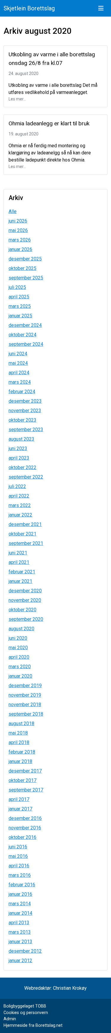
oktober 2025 (22, 268)
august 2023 (21, 439)
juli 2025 (17, 287)
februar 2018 (22, 752)
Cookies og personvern (26, 1012)
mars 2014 (20, 903)
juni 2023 (18, 448)
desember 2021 (25, 524)
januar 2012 (20, 960)
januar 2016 (20, 894)
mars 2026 (20, 240)
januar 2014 (20, 913)
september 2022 (26, 477)
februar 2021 (22, 572)
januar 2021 (20, 581)
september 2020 (26, 619)
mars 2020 (20, 666)
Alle (13, 211)
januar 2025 (20, 316)
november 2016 (25, 828)
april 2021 (19, 562)
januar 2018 (20, 761)
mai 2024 (18, 363)
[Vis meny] (100, 8)
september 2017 (26, 790)
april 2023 (19, 458)
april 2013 (19, 922)
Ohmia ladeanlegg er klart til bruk (49, 123)
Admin (10, 1018)
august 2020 (21, 628)
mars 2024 (20, 382)
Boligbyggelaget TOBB (25, 1006)
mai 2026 (18, 230)
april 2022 (19, 496)
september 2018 (26, 714)
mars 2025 (20, 306)
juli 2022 (17, 486)
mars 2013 (20, 932)
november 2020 (25, 600)
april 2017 (19, 799)
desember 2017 (25, 771)
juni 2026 (18, 221)
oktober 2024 (22, 335)
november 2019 (25, 695)
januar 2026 (20, 249)
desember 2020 (25, 591)
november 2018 (25, 704)
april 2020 (19, 657)
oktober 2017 (22, 780)
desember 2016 (25, 818)
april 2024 (19, 372)
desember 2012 (25, 951)
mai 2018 (18, 733)
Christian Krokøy (70, 988)
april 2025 (19, 297)
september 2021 (26, 543)
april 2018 (19, 742)
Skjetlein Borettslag (29, 8)
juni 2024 (18, 353)
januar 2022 (20, 515)
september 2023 (26, 429)
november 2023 (25, 410)
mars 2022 (20, 505)
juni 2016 (18, 847)
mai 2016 (18, 856)
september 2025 (26, 278)
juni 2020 (18, 638)
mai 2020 (18, 647)
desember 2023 (25, 401)
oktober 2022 (22, 467)
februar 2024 (22, 391)
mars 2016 (20, 875)
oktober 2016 (22, 837)
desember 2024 (25, 325)
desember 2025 (25, 259)
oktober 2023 (22, 420)
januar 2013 (20, 941)
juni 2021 (18, 553)
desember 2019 (25, 685)
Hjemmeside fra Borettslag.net (33, 1025)
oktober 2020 (22, 610)
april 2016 (19, 866)
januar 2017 (20, 809)
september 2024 (26, 344)
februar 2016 (22, 885)
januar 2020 (20, 676)
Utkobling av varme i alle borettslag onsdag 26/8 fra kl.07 (52, 58)
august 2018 (21, 723)
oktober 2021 (22, 534)
